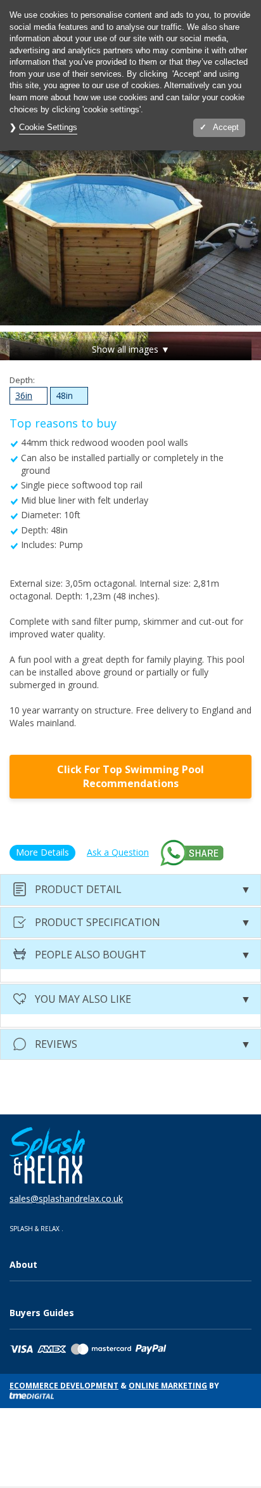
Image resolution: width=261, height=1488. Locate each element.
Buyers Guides (42, 1313)
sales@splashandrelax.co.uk (66, 1198)
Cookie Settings (48, 127)
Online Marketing (168, 1385)
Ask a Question (118, 852)
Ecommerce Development (64, 1385)
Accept (226, 127)
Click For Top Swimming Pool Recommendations (130, 776)
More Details (42, 852)
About (23, 1264)
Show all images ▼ (131, 349)
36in (21, 397)
